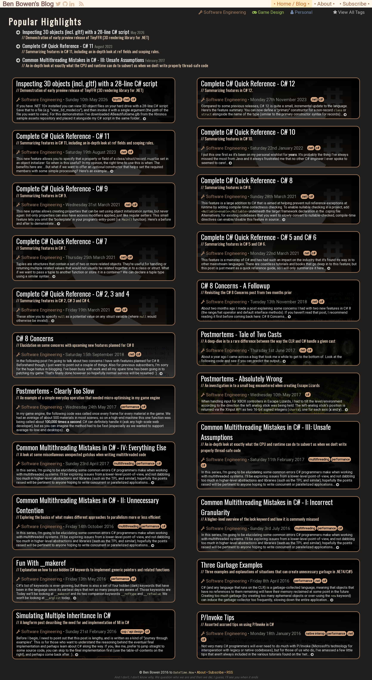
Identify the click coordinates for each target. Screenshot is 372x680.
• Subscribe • (354, 4)
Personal (303, 12)
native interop (315, 633)
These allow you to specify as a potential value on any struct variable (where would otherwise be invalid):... (86, 318)
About (201, 672)
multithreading (124, 463)
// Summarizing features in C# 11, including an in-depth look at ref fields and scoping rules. (91, 51)
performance (130, 407)
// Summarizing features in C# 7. (41, 248)
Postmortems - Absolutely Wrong (241, 378)
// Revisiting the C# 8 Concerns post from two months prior (246, 292)
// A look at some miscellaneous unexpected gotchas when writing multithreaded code (81, 454)
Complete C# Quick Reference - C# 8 (247, 180)
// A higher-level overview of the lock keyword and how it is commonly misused (260, 519)
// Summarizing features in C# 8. (226, 187)
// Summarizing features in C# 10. (227, 138)
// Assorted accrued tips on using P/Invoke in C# (237, 624)
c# (133, 99)
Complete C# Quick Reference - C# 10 (248, 132)
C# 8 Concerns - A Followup (235, 285)
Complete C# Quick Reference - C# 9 (62, 188)
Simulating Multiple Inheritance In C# (63, 615)
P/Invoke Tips (217, 617)
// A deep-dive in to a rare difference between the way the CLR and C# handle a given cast (268, 341)
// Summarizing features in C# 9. (41, 195)
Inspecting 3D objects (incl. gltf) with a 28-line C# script (75, 32)
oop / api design (132, 631)
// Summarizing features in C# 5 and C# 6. (233, 244)
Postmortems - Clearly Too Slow (55, 391)
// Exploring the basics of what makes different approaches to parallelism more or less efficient (88, 517)
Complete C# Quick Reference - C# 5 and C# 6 (258, 237)
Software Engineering (225, 12)
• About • (324, 4)
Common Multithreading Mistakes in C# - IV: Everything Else (91, 447)
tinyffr (117, 99)
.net (126, 99)
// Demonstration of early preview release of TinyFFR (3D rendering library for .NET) (85, 37)
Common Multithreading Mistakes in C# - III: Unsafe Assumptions (83, 60)
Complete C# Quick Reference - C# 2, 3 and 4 (72, 293)
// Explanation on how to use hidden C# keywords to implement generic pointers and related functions (93, 569)
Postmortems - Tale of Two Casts (241, 334)
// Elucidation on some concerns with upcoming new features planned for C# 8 (75, 345)
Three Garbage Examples (231, 564)
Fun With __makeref (41, 563)
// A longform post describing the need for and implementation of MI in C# (72, 622)
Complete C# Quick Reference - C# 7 (61, 241)
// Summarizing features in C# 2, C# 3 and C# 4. (53, 300)
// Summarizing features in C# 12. (227, 90)
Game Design (271, 12)
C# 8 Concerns (34, 338)
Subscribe (216, 672)
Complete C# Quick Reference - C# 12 (248, 83)
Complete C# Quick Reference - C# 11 (57, 46)
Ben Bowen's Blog (28, 4)
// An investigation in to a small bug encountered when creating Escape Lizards (260, 385)
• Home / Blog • (292, 4)
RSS (229, 672)
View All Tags (351, 12)
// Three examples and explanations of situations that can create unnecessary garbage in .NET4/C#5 (277, 571)
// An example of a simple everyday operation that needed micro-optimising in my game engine (88, 397)
